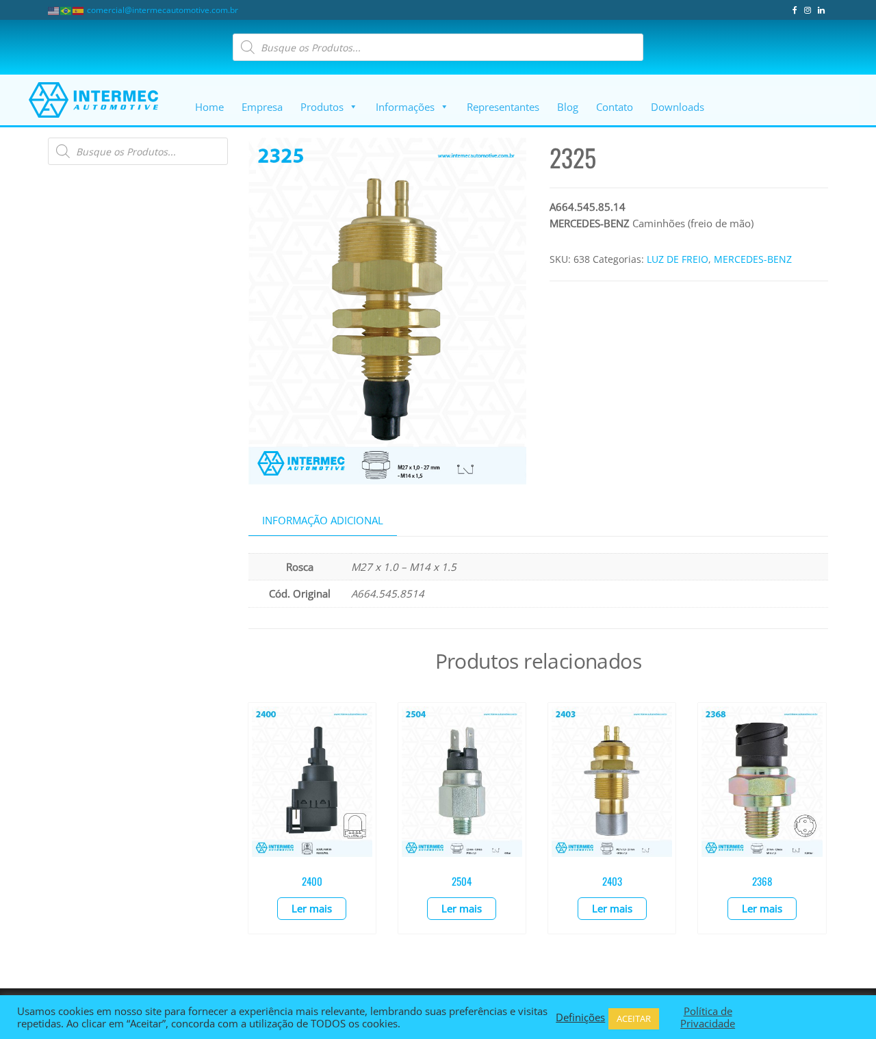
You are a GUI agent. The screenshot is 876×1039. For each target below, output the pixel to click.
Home (209, 107)
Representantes (503, 107)
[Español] (79, 10)
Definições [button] (580, 1017)
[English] (54, 10)
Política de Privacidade (707, 1017)
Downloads (677, 107)
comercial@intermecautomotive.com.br (162, 10)
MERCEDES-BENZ (753, 259)
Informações (405, 107)
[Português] (66, 10)
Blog (567, 107)
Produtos (322, 107)
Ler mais (312, 908)
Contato (614, 107)
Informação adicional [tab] (322, 520)
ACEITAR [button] (634, 1018)
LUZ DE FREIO (677, 259)
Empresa (262, 107)
